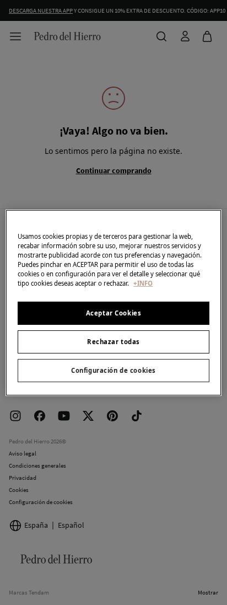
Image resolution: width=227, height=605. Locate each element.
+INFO (143, 283)
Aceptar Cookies (114, 313)
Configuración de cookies (113, 370)
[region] (113, 302)
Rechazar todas (113, 342)
